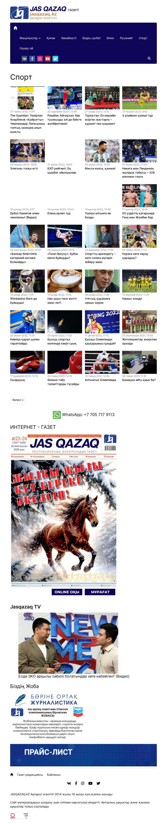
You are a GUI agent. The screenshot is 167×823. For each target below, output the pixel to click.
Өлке (110, 38)
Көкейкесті (68, 38)
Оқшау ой (26, 48)
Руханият (126, 38)
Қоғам (51, 38)
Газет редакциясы (30, 774)
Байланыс (54, 774)
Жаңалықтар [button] (29, 38)
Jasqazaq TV (25, 607)
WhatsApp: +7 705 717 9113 (87, 414)
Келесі (16, 400)
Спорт (143, 38)
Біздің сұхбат (91, 38)
